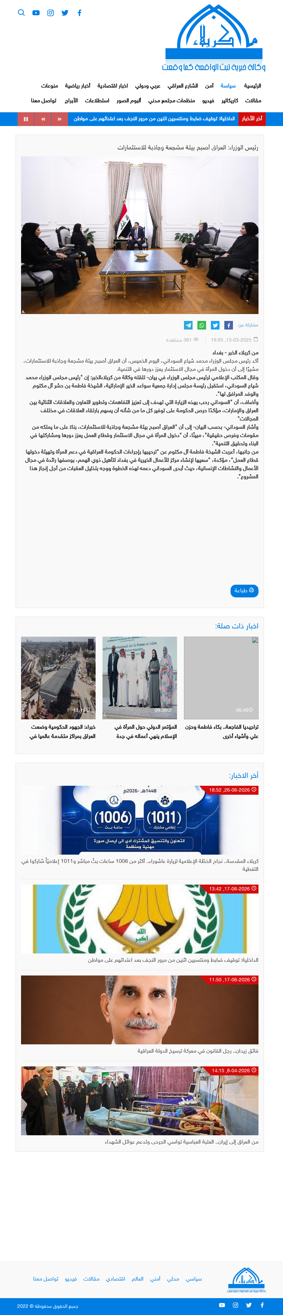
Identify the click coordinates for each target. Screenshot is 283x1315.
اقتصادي (115, 1279)
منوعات (49, 86)
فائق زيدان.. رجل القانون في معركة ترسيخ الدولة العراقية (178, 119)
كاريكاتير (230, 101)
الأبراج (71, 101)
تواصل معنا (43, 101)
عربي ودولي (147, 86)
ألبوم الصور (129, 101)
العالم (138, 1279)
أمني (155, 1279)
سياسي (194, 1279)
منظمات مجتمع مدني (171, 101)
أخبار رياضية (77, 86)
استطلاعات (97, 101)
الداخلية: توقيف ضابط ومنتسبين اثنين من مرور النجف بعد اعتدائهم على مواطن (173, 960)
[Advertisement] (139, 535)
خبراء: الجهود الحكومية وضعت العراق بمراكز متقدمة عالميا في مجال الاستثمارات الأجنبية (63, 736)
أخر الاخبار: (243, 776)
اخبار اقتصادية (113, 86)
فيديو (208, 101)
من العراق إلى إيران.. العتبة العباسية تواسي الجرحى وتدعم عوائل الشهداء (181, 1142)
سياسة (228, 86)
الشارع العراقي (183, 86)
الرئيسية (252, 86)
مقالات (253, 101)
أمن (209, 86)
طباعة (242, 591)
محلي (173, 1279)
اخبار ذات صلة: (236, 626)
